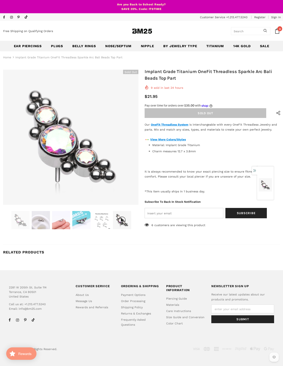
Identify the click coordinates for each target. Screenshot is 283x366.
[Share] (277, 113)
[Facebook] (5, 17)
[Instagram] (12, 17)
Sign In (276, 17)
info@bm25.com (30, 308)
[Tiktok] (27, 17)
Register (260, 17)
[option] (70, 137)
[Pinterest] (20, 17)
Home (7, 57)
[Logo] (142, 31)
